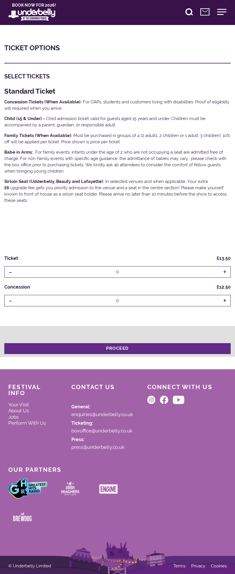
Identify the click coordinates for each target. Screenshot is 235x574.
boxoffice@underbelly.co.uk (101, 431)
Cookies (219, 566)
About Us (18, 410)
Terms (179, 566)
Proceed (117, 348)
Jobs (13, 417)
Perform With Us (27, 423)
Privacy (198, 566)
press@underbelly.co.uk (97, 447)
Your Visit (18, 404)
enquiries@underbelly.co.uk (102, 414)
